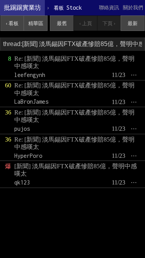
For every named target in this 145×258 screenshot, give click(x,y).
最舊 (62, 23)
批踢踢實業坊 (22, 7)
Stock (68, 7)
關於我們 (133, 7)
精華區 (35, 23)
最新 (133, 23)
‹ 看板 (12, 23)
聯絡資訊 (109, 7)
